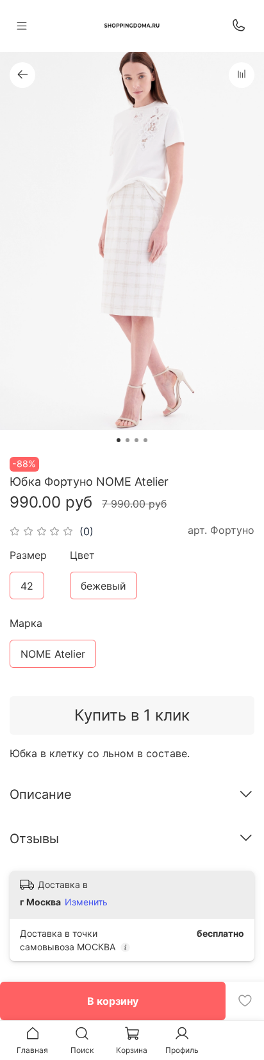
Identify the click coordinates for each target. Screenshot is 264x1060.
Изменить (86, 901)
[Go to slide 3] (136, 440)
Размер (28, 555)
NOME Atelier (53, 653)
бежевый (103, 585)
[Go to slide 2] (127, 440)
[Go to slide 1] (118, 440)
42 (27, 585)
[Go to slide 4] (145, 440)
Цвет (82, 555)
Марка (26, 623)
